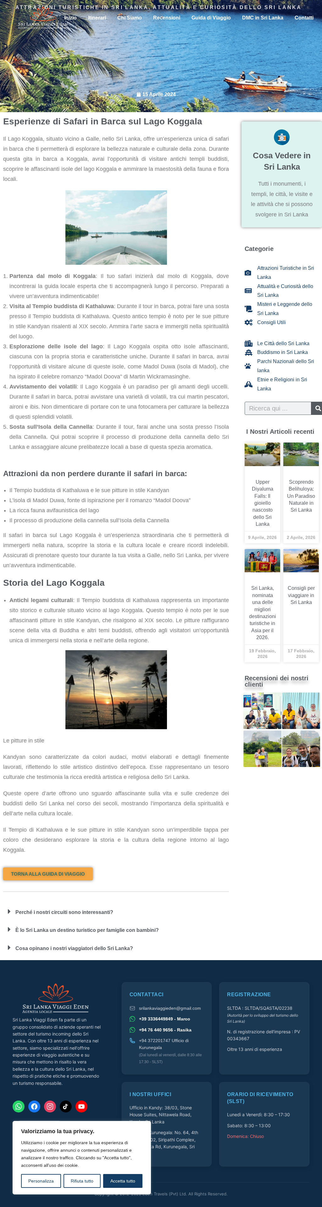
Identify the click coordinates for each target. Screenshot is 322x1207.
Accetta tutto (122, 1180)
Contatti (304, 17)
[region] (82, 1157)
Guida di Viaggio (211, 17)
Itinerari (97, 17)
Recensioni (166, 17)
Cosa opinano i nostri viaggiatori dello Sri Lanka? (74, 948)
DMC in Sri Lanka (262, 17)
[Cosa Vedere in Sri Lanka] (282, 137)
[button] (116, 912)
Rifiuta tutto (82, 1180)
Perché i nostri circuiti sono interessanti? (64, 912)
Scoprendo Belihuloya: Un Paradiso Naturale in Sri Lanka (301, 496)
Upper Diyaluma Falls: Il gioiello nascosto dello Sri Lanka (262, 503)
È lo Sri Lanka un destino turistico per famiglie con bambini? (87, 930)
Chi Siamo (129, 17)
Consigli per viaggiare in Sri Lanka (301, 595)
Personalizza (41, 1180)
